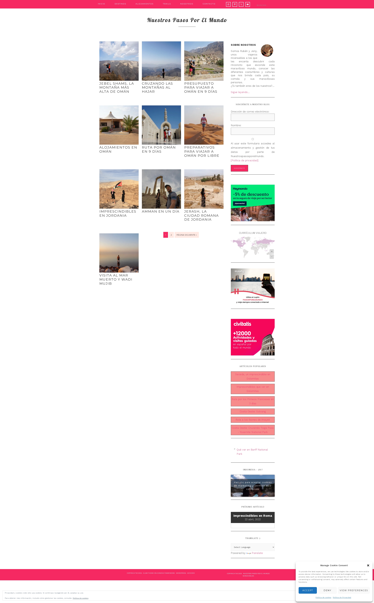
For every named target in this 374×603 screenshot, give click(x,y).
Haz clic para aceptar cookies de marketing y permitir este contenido (253, 485)
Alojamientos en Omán (118, 149)
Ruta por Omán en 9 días (159, 149)
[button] (368, 565)
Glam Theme (148, 573)
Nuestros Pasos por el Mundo (256, 573)
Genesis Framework (166, 573)
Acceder (191, 573)
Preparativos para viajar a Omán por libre (201, 151)
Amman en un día (160, 211)
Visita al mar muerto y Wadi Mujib (115, 279)
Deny (327, 590)
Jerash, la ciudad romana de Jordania (201, 215)
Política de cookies (323, 597)
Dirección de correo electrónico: (250, 111)
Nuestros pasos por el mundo (187, 20)
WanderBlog (248, 576)
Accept (307, 590)
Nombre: (236, 125)
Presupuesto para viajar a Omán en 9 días (200, 87)
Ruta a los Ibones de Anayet (253, 419)
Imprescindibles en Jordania (117, 213)
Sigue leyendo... (240, 92)
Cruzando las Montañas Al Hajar (157, 87)
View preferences (354, 590)
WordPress (181, 573)
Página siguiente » (187, 235)
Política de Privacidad (342, 597)
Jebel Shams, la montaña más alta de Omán (116, 87)
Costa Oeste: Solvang (253, 411)
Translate (257, 553)
